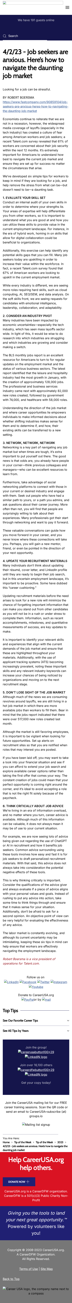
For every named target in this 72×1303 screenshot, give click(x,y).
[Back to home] (33, 7)
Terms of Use (28, 1269)
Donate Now (16, 1181)
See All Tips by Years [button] (16, 1030)
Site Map (47, 1269)
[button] (67, 7)
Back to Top (11, 1279)
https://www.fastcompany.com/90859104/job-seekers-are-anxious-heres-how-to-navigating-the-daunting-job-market (35, 106)
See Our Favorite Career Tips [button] (20, 1020)
